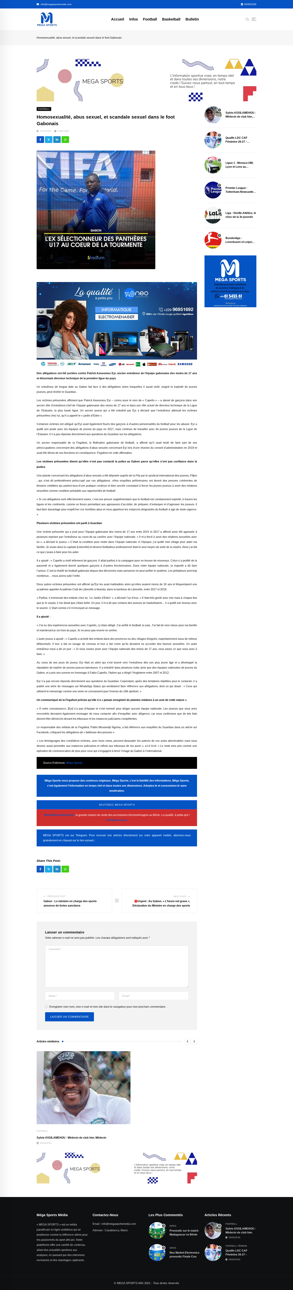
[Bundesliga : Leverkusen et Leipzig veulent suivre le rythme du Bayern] (212, 240)
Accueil (117, 19)
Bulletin (192, 19)
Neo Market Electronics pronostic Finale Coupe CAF (185, 1256)
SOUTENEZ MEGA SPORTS (117, 804)
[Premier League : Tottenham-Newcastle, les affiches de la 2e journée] (212, 190)
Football (150, 19)
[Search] (247, 19)
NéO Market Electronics (59, 815)
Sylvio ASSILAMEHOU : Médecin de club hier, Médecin (71, 1137)
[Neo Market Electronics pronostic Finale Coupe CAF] (157, 1252)
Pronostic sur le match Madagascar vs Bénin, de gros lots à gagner (184, 1234)
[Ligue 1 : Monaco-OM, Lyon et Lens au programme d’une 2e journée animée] (212, 165)
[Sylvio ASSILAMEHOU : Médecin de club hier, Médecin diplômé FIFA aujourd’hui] (212, 114)
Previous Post (56, 896)
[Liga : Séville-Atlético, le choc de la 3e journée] (212, 215)
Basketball (171, 19)
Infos (133, 19)
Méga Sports (74, 762)
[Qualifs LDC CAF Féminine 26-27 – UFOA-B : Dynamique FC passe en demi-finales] (212, 139)
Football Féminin (236, 1246)
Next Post (180, 896)
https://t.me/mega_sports (112, 840)
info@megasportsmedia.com (56, 4)
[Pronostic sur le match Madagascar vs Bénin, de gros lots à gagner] (157, 1230)
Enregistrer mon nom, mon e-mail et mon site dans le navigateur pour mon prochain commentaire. (107, 1006)
